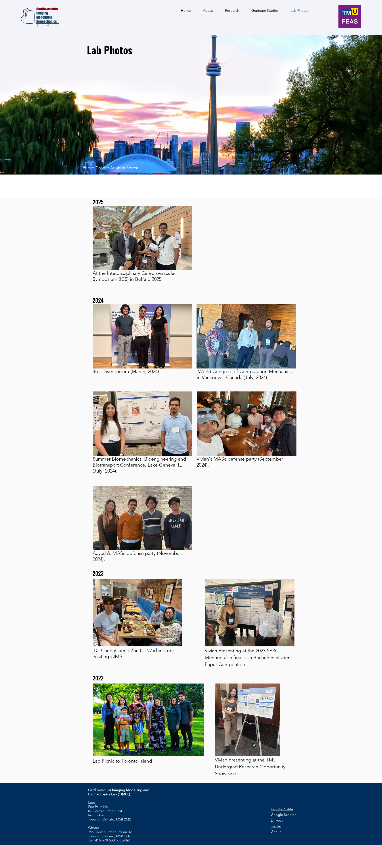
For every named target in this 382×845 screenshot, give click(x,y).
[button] (142, 238)
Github (276, 832)
